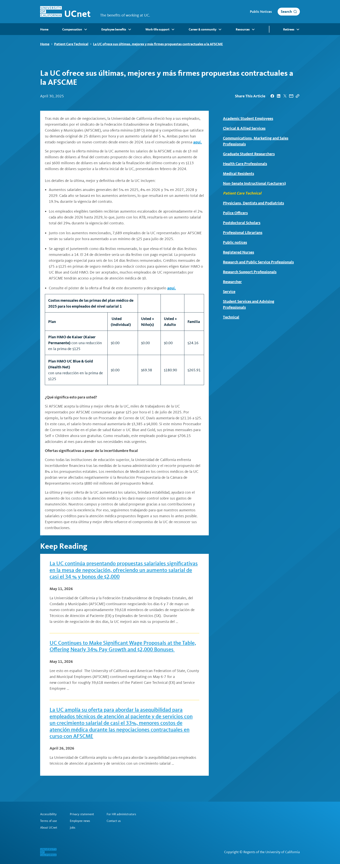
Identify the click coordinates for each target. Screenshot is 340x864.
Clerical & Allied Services (244, 128)
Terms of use (48, 821)
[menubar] (170, 29)
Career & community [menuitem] (202, 29)
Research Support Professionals (249, 271)
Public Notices (261, 11)
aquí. (197, 142)
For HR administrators (121, 814)
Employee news (80, 821)
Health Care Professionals (245, 163)
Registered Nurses (238, 252)
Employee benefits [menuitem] (113, 29)
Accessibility (48, 814)
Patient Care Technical (71, 44)
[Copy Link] (297, 96)
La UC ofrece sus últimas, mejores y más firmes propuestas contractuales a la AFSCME (158, 44)
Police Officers (235, 212)
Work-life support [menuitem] (157, 29)
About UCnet (48, 827)
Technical (231, 317)
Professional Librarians (242, 232)
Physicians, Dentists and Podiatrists (253, 203)
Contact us (114, 821)
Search (286, 11)
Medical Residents (238, 173)
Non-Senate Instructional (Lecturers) (254, 183)
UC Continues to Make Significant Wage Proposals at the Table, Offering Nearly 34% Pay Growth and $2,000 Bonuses (123, 646)
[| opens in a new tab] (272, 96)
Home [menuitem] (44, 29)
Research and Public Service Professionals (258, 262)
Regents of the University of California (271, 852)
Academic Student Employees (248, 118)
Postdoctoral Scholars (241, 222)
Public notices (235, 242)
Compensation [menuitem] (72, 29)
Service (229, 291)
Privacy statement (82, 814)
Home (44, 44)
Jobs (72, 827)
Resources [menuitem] (243, 29)
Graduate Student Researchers (249, 153)
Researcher (232, 281)
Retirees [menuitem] (288, 29)
